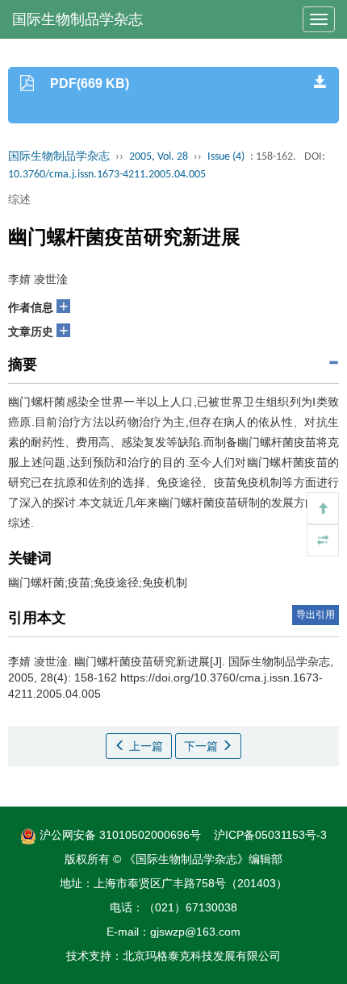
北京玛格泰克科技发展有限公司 (202, 955)
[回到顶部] (323, 508)
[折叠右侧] (323, 540)
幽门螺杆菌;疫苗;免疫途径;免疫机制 (97, 582)
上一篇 (144, 746)
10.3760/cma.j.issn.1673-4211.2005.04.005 (107, 175)
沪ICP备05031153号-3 (270, 834)
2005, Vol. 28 (158, 157)
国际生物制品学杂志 (77, 19)
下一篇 (202, 746)
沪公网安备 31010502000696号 (118, 834)
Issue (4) (226, 157)
